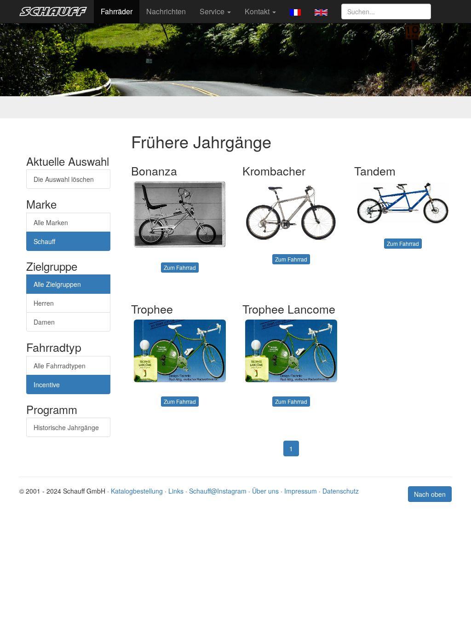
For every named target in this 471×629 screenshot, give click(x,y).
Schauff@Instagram (218, 490)
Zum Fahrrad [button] (180, 267)
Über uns (265, 490)
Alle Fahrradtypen (60, 365)
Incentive (47, 384)
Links (176, 490)
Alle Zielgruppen (57, 284)
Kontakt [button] (258, 11)
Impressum (300, 490)
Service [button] (213, 11)
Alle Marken (51, 222)
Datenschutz (340, 490)
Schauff (44, 241)
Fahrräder (116, 11)
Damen (44, 321)
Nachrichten (166, 11)
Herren (44, 303)
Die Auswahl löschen (64, 179)
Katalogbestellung (137, 490)
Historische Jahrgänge (66, 427)
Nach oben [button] (430, 494)
